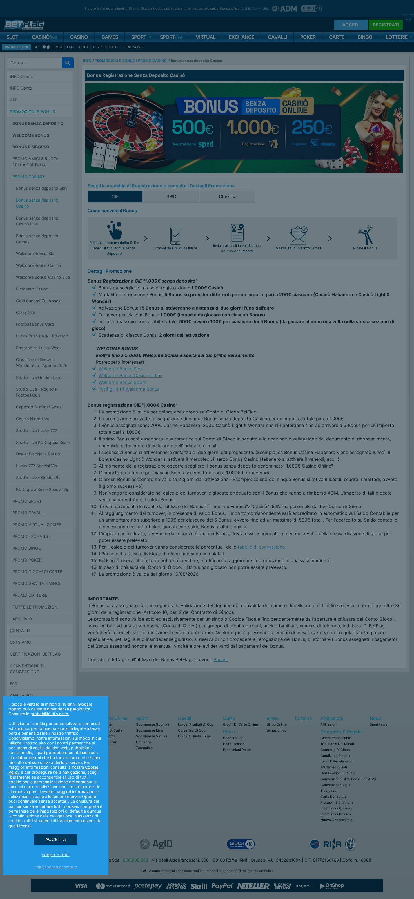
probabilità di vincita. (49, 713)
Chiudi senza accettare (55, 866)
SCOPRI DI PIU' (56, 854)
